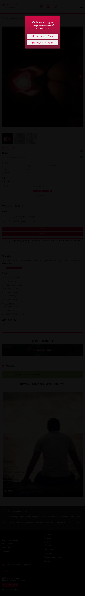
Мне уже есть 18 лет (42, 36)
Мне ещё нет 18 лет (42, 42)
